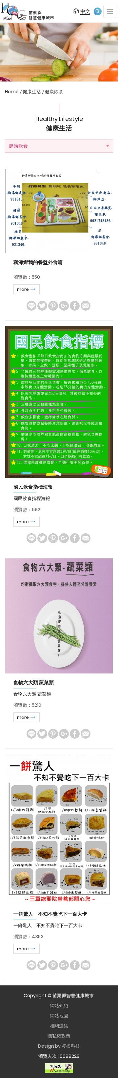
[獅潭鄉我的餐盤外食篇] (59, 211)
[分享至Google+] (64, 306)
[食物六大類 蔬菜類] (59, 615)
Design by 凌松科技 (59, 1046)
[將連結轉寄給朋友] (85, 306)
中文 (85, 11)
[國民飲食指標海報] (59, 402)
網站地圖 (59, 1015)
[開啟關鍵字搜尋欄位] (98, 11)
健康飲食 (54, 91)
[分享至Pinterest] (53, 306)
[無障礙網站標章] (59, 1068)
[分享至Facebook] (75, 306)
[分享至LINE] (31, 306)
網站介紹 (59, 1005)
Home (12, 91)
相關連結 (59, 1026)
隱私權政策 (59, 1036)
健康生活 (32, 91)
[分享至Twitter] (42, 306)
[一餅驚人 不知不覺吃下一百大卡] (59, 829)
